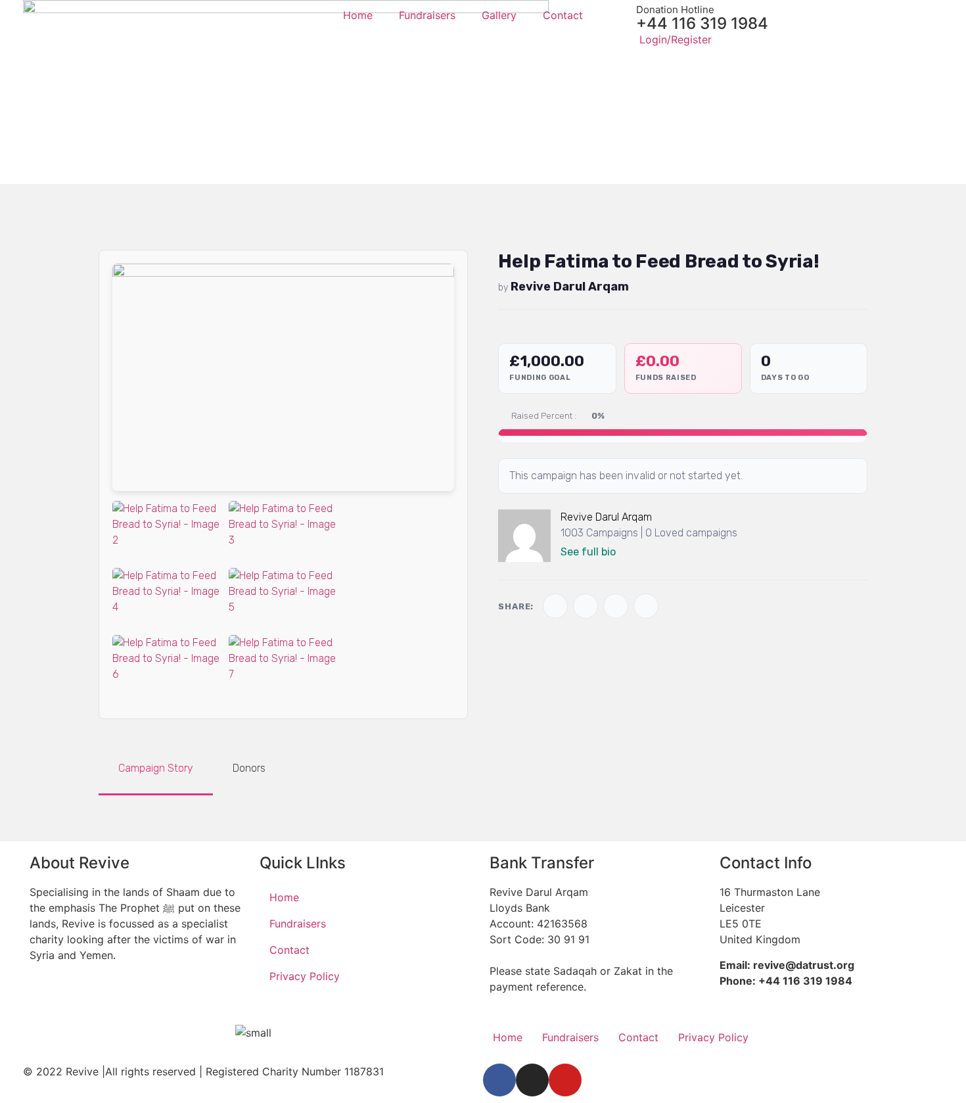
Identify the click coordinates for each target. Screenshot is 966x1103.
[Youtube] (565, 1080)
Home (358, 15)
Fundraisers (427, 15)
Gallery (499, 15)
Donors (249, 768)
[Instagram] (532, 1080)
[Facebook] (499, 1080)
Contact (563, 15)
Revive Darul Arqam (570, 286)
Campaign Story (155, 768)
